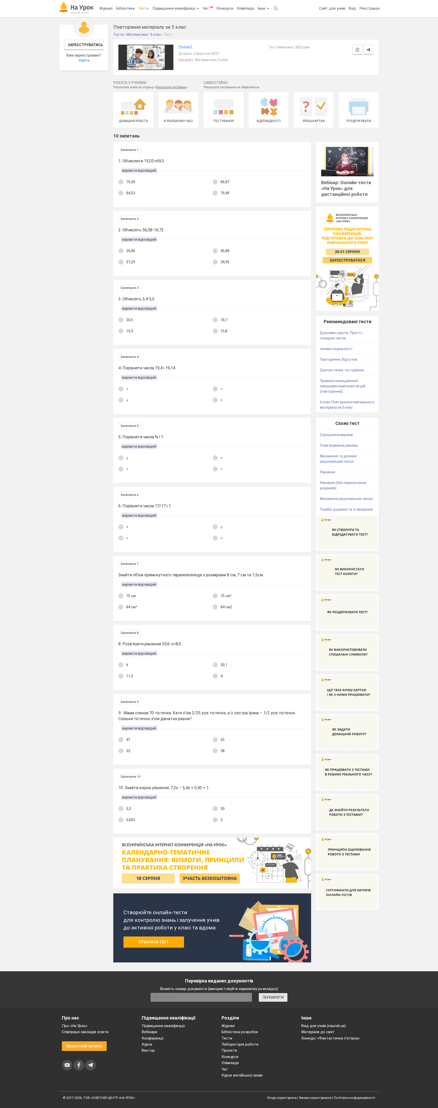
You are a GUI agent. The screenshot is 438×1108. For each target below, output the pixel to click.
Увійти (83, 60)
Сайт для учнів (332, 8)
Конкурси (224, 8)
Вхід (352, 8)
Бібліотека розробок (240, 1032)
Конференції (152, 1038)
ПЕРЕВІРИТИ (273, 997)
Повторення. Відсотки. (339, 359)
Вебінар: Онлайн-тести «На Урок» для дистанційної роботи (346, 188)
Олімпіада (245, 8)
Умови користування (315, 1098)
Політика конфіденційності (354, 1098)
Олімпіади (230, 1063)
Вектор (148, 1050)
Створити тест (154, 942)
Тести (143, 8)
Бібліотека (125, 8)
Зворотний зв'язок (84, 1046)
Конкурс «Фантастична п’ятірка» (330, 1038)
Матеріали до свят (318, 1032)
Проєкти (229, 1050)
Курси (147, 1044)
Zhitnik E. (185, 47)
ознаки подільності (336, 349)
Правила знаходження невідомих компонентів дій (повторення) (342, 386)
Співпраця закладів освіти (85, 1032)
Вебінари (149, 1032)
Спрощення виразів (336, 435)
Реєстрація (369, 8)
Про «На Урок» (74, 1026)
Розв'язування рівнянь (339, 445)
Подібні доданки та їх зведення (346, 509)
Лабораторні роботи (240, 1044)
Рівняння (327, 472)
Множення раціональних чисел (346, 499)
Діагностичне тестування (342, 370)
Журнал (106, 8)
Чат (208, 8)
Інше (262, 8)
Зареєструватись (85, 45)
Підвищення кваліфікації (174, 8)
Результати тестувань (171, 87)
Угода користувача (282, 1098)
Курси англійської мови (242, 1075)
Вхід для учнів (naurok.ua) (323, 1026)
